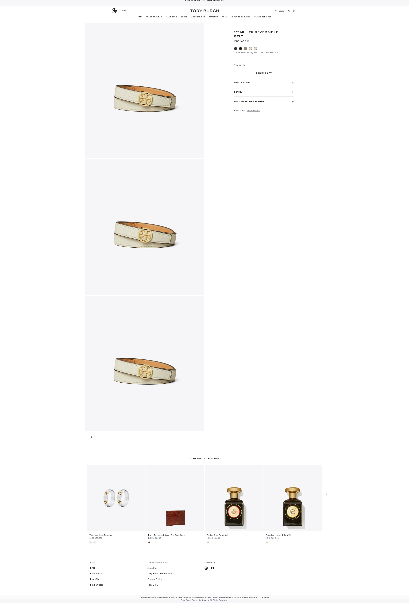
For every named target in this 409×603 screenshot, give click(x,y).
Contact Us (96, 573)
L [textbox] (237, 60)
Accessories (253, 110)
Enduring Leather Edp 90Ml (278, 535)
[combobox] (264, 60)
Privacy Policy (154, 579)
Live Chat (95, 579)
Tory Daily (152, 584)
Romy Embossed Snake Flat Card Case (166, 535)
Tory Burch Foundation (159, 573)
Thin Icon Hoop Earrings (100, 535)
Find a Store (97, 584)
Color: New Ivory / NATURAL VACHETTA (256, 52)
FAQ (92, 568)
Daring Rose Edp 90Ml (217, 535)
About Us (152, 568)
